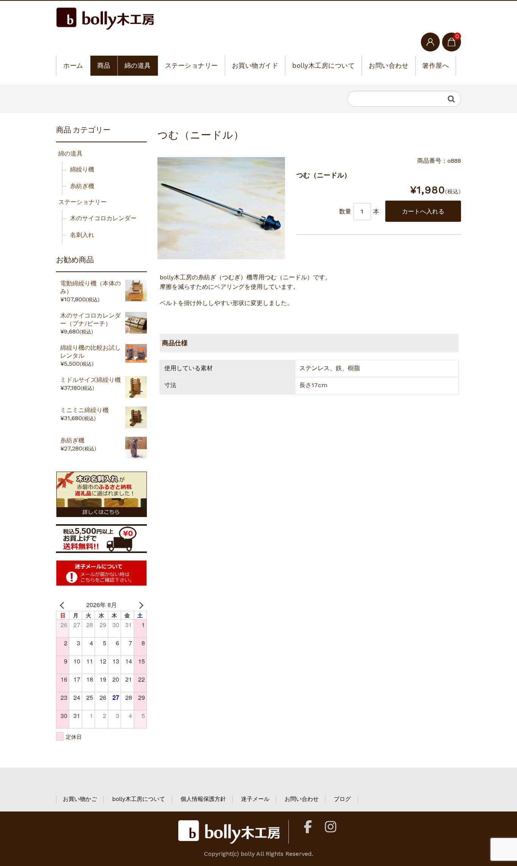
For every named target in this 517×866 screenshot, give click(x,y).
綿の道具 (138, 65)
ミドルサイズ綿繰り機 (90, 379)
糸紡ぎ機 (82, 186)
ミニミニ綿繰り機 (84, 410)
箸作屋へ (435, 65)
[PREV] (63, 604)
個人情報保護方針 (203, 799)
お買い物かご (80, 799)
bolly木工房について (323, 65)
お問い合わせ (388, 65)
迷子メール (255, 799)
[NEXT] (139, 604)
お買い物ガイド (255, 65)
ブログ (342, 799)
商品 (104, 65)
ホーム (73, 65)
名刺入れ (82, 234)
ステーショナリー (191, 65)
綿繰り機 (82, 169)
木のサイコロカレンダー (103, 218)
